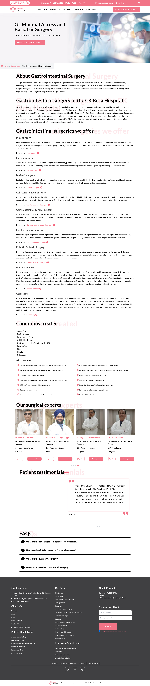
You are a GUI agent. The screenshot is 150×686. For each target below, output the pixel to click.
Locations (54, 9)
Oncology (58, 606)
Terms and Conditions (68, 663)
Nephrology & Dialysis (63, 632)
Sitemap (55, 663)
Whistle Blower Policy (63, 658)
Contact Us (15, 624)
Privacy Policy (92, 663)
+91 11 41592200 (77, 3)
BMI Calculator (16, 653)
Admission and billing (18, 637)
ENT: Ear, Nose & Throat (63, 609)
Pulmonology (59, 629)
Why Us (14, 611)
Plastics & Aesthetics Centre (65, 622)
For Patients (91, 9)
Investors (58, 651)
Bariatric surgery (33, 187)
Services (78, 9)
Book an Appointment (104, 3)
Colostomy (30, 315)
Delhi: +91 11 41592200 (107, 595)
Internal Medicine (61, 625)
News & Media (16, 621)
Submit (108, 627)
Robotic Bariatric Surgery (36, 262)
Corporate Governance (63, 655)
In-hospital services (18, 647)
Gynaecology (59, 596)
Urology (58, 619)
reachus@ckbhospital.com (116, 598)
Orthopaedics (60, 603)
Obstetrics (59, 593)
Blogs (13, 617)
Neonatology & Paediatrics (64, 599)
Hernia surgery (32, 170)
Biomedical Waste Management (66, 648)
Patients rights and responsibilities (23, 643)
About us (42, 9)
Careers (82, 663)
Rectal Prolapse (32, 288)
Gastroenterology (61, 616)
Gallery (13, 614)
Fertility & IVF (60, 638)
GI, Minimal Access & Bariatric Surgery (68, 612)
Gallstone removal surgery (36, 205)
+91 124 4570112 (56, 3)
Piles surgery (31, 153)
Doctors (66, 9)
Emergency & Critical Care (64, 635)
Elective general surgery (36, 242)
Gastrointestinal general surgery (39, 225)
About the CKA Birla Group (21, 627)
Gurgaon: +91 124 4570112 (108, 593)
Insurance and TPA (17, 640)
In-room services (17, 650)
